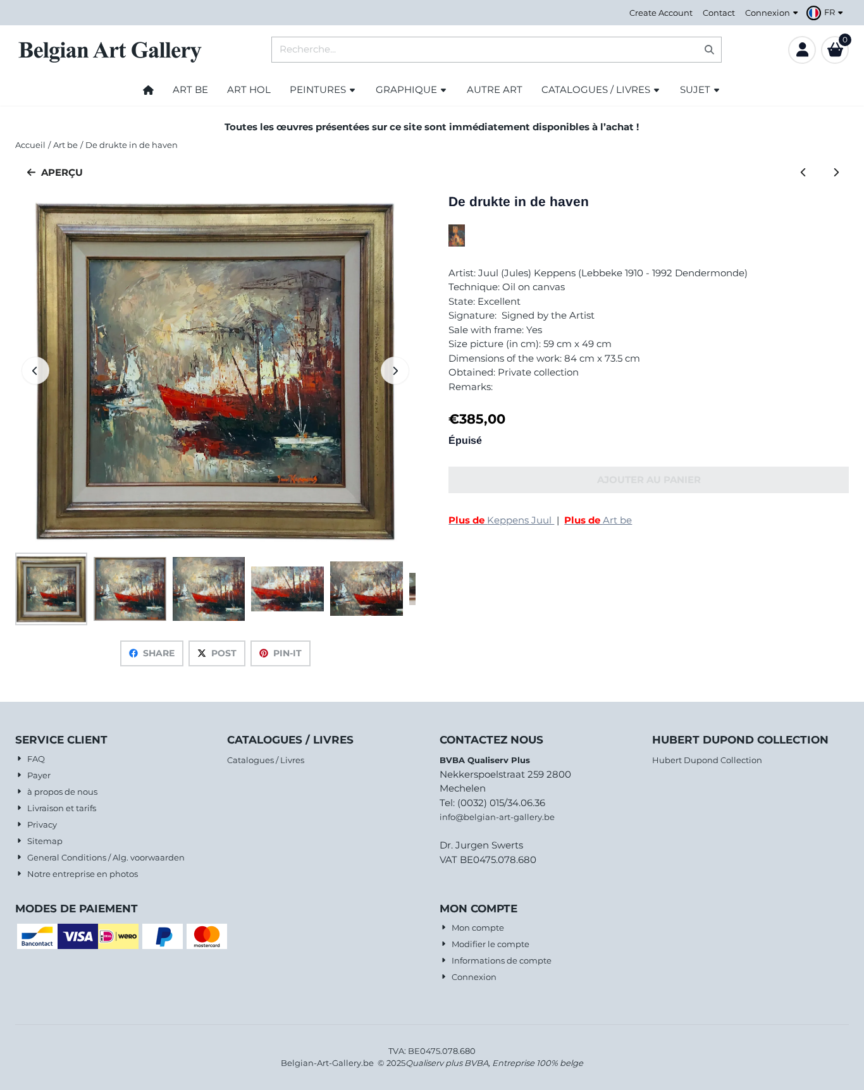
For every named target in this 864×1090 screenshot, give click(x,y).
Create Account (661, 13)
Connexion (767, 13)
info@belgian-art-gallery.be (497, 817)
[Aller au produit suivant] (835, 173)
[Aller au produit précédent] (803, 173)
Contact (719, 13)
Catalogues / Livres (265, 760)
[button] (826, 12)
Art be (598, 520)
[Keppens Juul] (456, 243)
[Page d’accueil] (148, 90)
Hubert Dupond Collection (707, 760)
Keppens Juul (501, 520)
